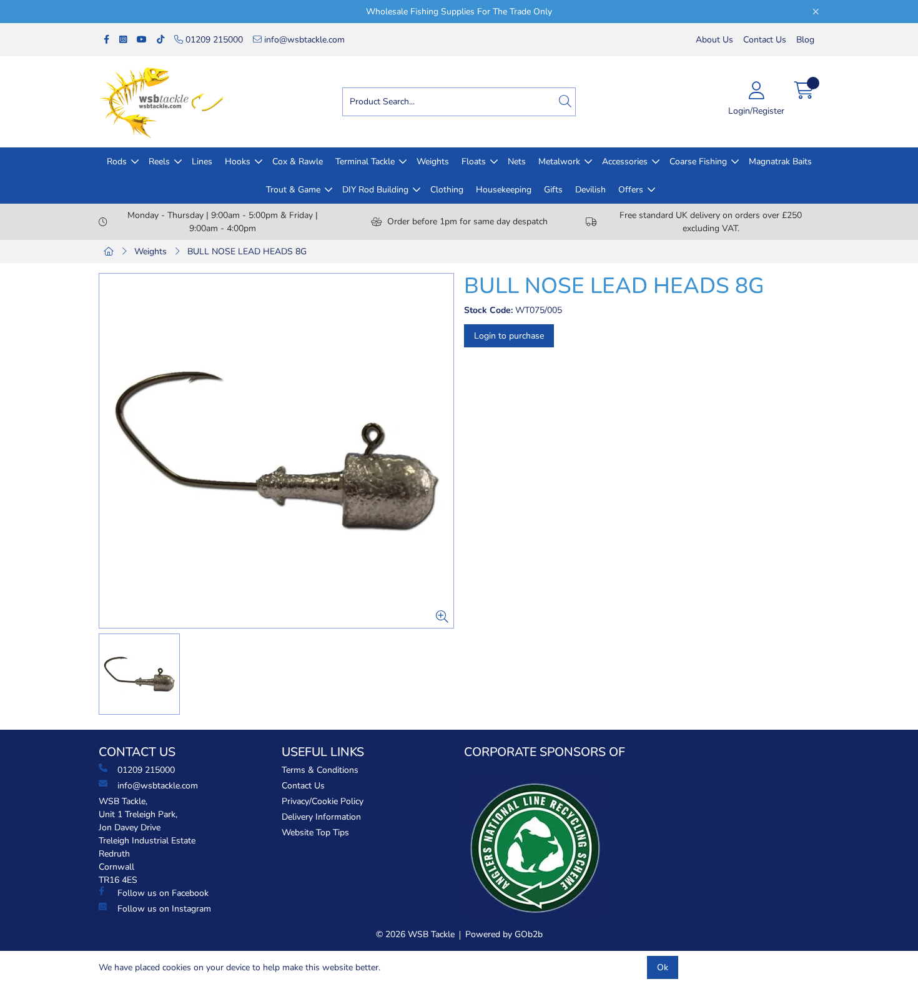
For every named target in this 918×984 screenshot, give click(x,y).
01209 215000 (213, 40)
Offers (630, 190)
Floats (473, 161)
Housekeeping (503, 190)
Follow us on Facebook (163, 893)
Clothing (446, 190)
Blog (805, 40)
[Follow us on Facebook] (106, 39)
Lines (202, 161)
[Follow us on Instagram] (123, 39)
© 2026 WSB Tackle (415, 934)
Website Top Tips (315, 832)
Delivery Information (321, 817)
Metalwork (559, 161)
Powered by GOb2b (504, 934)
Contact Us (764, 40)
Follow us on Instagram (164, 909)
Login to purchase (509, 336)
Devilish (590, 190)
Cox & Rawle (297, 161)
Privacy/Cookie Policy (322, 801)
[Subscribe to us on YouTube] (142, 39)
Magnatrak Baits (780, 161)
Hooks (237, 161)
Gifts (553, 190)
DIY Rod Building (375, 190)
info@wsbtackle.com (303, 40)
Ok (662, 967)
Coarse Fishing (698, 161)
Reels (159, 161)
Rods (117, 161)
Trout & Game (293, 190)
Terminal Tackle (365, 161)
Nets (517, 161)
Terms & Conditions (320, 770)
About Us (714, 40)
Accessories (625, 161)
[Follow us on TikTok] (160, 39)
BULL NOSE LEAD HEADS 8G (247, 251)
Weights (433, 161)
